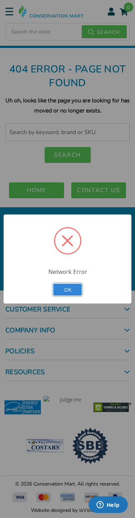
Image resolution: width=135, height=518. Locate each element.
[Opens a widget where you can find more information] (108, 505)
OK (67, 289)
